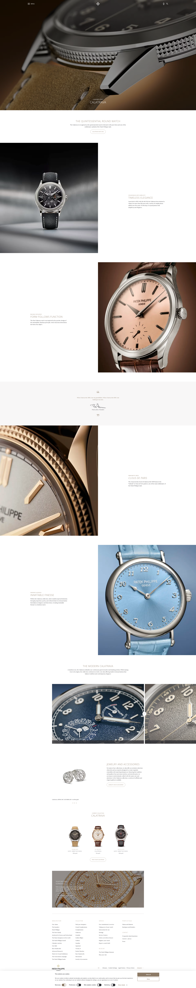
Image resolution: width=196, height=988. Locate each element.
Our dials (54, 946)
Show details (121, 985)
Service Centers (103, 935)
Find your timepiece (80, 924)
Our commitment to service (106, 924)
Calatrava (78, 932)
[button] (98, 742)
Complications (79, 930)
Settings (101, 932)
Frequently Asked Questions (129, 936)
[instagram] (99, 968)
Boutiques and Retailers (128, 927)
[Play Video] (49, 198)
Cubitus (77, 940)
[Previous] (63, 775)
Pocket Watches (79, 951)
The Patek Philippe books (59, 959)
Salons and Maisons (127, 924)
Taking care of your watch (106, 927)
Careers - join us (126, 938)
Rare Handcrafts (56, 948)
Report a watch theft (104, 943)
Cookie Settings (112, 968)
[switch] (79, 985)
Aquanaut (78, 946)
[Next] (144, 714)
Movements (78, 956)
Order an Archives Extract (106, 938)
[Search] (167, 3)
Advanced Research (57, 951)
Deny (148, 979)
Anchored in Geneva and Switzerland (62, 935)
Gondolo (77, 935)
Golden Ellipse (79, 938)
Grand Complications (81, 927)
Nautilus (77, 943)
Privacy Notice (130, 968)
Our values (55, 924)
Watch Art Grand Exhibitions (60, 954)
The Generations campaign (59, 956)
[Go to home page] (98, 4)
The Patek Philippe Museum (106, 952)
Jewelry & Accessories (81, 959)
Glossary (104, 968)
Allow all (148, 974)
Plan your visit (103, 955)
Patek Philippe (56, 930)
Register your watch (104, 940)
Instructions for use (104, 930)
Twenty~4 (78, 948)
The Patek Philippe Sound (59, 940)
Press (123, 941)
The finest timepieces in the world (61, 938)
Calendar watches (57, 943)
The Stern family (56, 932)
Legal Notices (121, 968)
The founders (55, 927)
